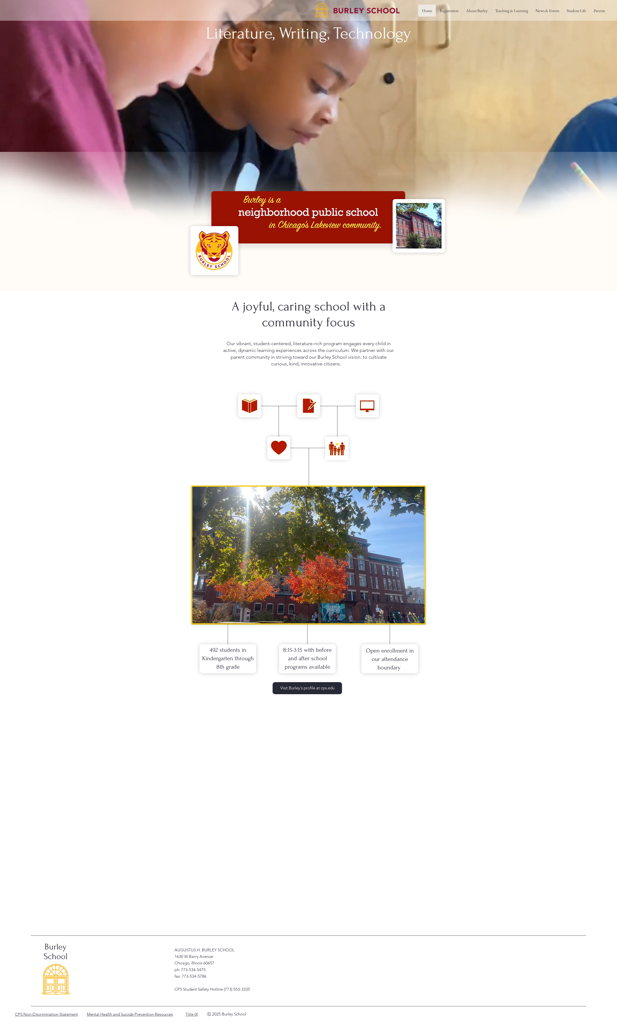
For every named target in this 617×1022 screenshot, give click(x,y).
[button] (476, 11)
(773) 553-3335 (237, 989)
